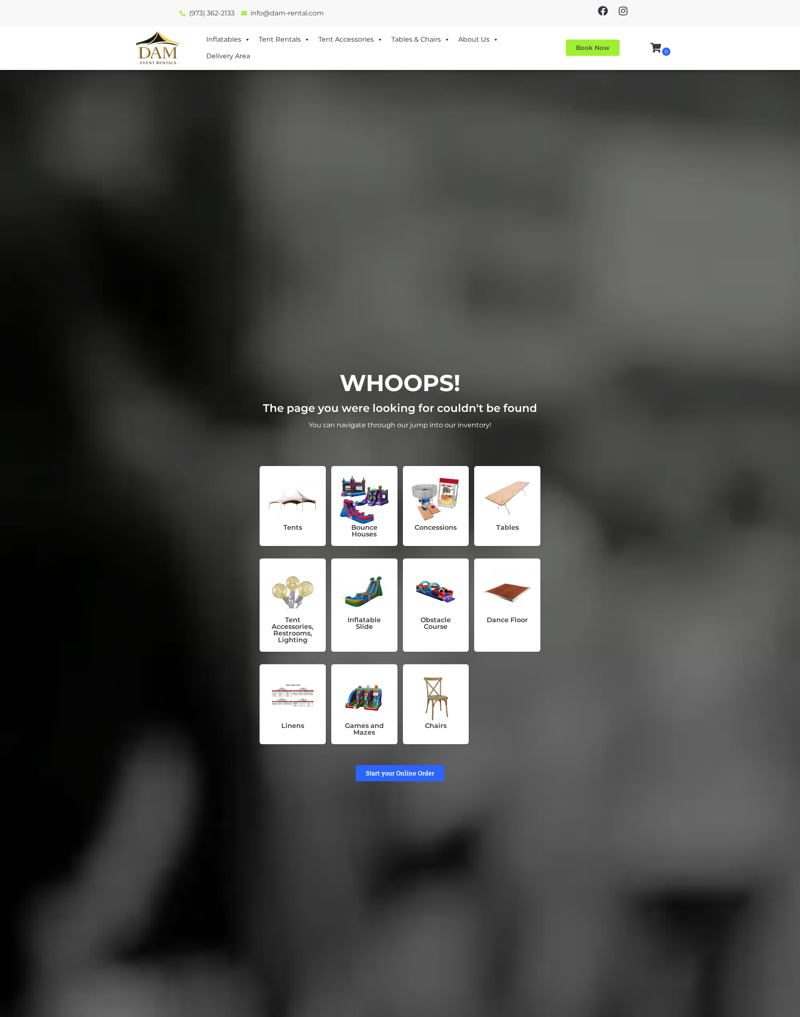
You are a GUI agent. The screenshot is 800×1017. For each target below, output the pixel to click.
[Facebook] (603, 11)
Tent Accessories (346, 39)
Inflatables (223, 39)
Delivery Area (228, 56)
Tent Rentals (280, 39)
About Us (474, 39)
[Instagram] (623, 11)
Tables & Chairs (416, 39)
